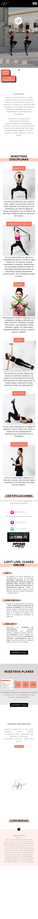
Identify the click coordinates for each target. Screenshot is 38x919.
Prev (2, 853)
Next (35, 853)
